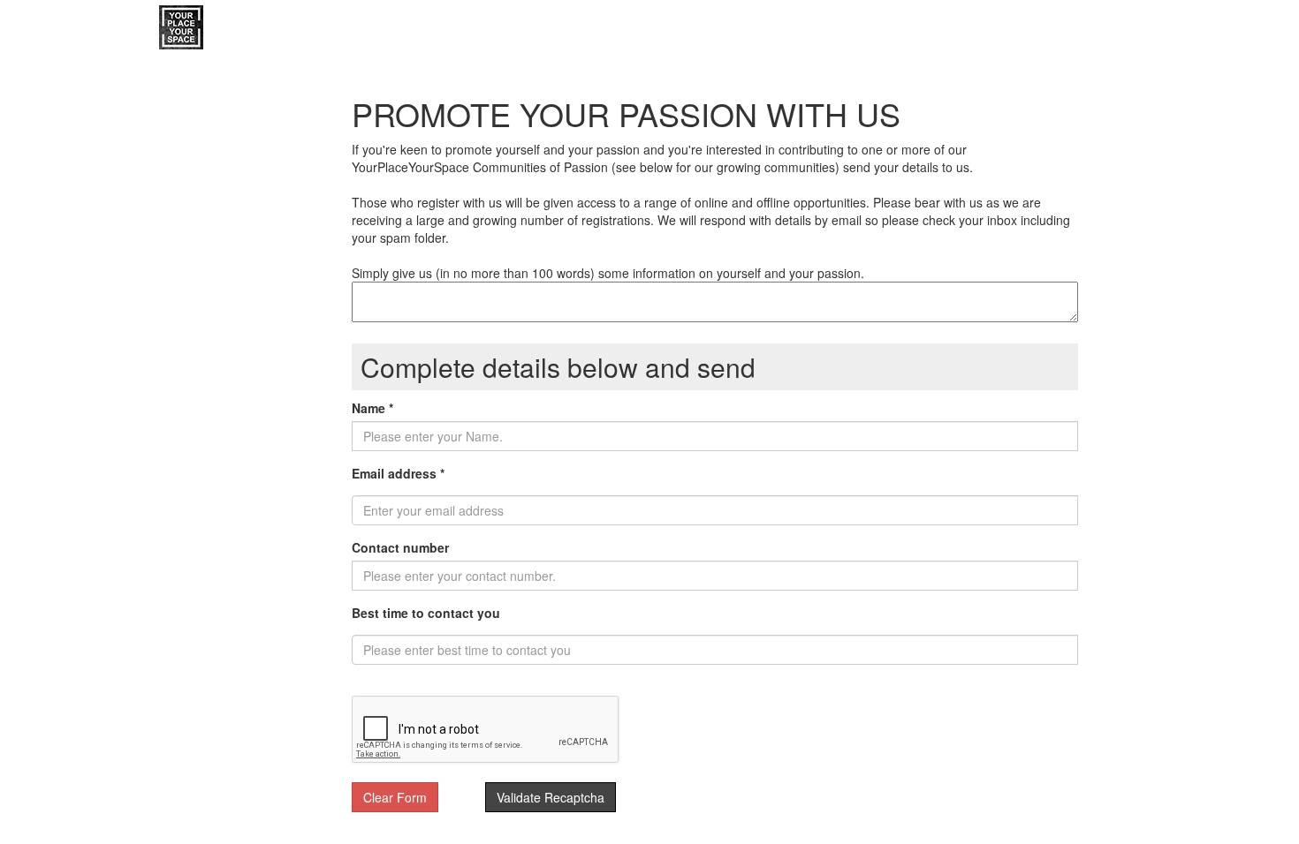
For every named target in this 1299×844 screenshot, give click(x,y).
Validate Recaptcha (550, 797)
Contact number (400, 547)
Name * (372, 408)
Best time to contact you (426, 613)
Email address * (398, 473)
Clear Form (395, 797)
